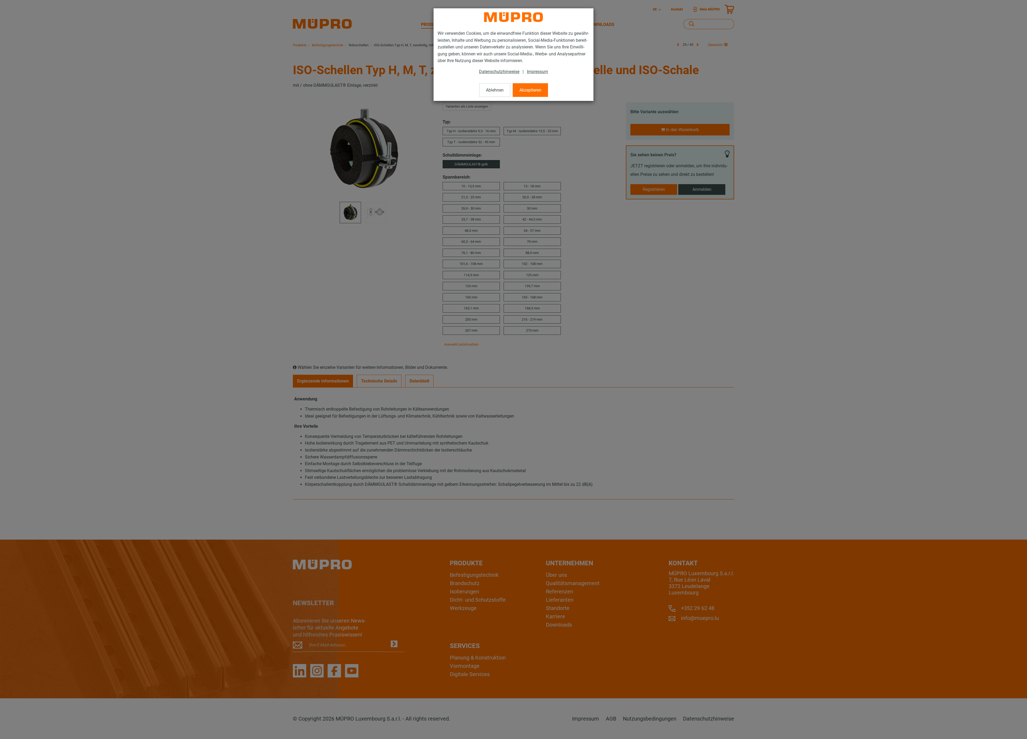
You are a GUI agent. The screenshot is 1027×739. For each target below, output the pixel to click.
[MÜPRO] (513, 17)
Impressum (537, 71)
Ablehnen (495, 90)
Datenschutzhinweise (499, 71)
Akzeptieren (530, 90)
